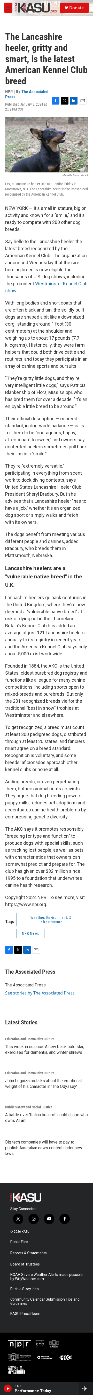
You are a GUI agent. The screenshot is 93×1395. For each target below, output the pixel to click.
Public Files (19, 1242)
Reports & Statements (28, 1253)
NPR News (30, 933)
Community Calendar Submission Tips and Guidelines (45, 1301)
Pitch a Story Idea (24, 1289)
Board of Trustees (25, 1264)
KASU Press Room (25, 1314)
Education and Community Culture (30, 1039)
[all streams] (86, 1388)
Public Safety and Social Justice (28, 1107)
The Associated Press (26, 94)
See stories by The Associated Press (40, 993)
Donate (76, 7)
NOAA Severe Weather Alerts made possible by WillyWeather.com (46, 1277)
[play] (8, 1388)
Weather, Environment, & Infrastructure (51, 919)
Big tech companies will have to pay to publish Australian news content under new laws (43, 1148)
